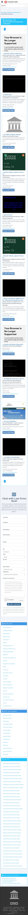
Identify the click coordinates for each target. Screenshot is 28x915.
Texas (4, 12)
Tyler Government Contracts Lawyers (11, 860)
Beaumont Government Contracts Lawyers (12, 775)
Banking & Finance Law (8, 645)
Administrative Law (7, 627)
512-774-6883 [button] (9, 475)
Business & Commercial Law (9, 648)
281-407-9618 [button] (9, 147)
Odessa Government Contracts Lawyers (11, 838)
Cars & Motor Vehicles (8, 724)
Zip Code (5, 559)
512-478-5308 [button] (9, 432)
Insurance (5, 678)
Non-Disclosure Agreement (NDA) (9, 880)
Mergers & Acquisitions (8, 687)
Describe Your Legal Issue (8, 578)
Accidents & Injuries (7, 715)
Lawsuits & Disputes (7, 751)
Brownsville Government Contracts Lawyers (12, 778)
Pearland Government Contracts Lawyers (12, 844)
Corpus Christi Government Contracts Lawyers (13, 787)
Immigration (5, 675)
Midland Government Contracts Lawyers (12, 835)
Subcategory (6, 571)
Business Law (16, 12)
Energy (4, 666)
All (1, 12)
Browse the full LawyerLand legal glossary (11, 883)
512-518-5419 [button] (9, 396)
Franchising (5, 669)
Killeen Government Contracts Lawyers (11, 814)
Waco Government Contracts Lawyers (11, 863)
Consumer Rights (6, 730)
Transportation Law (7, 706)
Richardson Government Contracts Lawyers (12, 850)
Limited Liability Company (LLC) (9, 878)
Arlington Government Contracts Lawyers (12, 769)
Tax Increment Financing (8, 700)
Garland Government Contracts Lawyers (11, 805)
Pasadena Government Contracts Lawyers (12, 841)
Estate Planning (6, 739)
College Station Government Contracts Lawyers (13, 784)
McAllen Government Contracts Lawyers (11, 826)
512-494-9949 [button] (9, 354)
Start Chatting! (14, 604)
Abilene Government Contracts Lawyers (11, 763)
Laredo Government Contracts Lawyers (11, 817)
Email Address (6, 529)
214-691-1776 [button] (9, 190)
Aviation (5, 642)
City (4, 549)
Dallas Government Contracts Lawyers (11, 790)
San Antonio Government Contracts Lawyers (12, 857)
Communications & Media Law (9, 657)
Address (5, 542)
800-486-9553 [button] (9, 273)
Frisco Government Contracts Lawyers (11, 802)
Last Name (5, 522)
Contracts (5, 660)
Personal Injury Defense (8, 693)
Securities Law (6, 696)
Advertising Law (6, 633)
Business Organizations (8, 651)
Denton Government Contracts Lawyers (11, 793)
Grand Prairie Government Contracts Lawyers (13, 808)
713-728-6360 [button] (9, 69)
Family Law (5, 742)
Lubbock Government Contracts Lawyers (12, 823)
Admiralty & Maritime (7, 630)
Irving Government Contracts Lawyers (11, 811)
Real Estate (5, 754)
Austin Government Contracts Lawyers (11, 772)
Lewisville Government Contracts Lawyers (12, 820)
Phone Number (6, 534)
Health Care (5, 745)
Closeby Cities (6, 759)
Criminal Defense (7, 733)
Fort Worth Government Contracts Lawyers (12, 799)
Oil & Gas (5, 690)
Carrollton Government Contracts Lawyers (12, 781)
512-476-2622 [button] (9, 319)
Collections (5, 654)
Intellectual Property (7, 684)
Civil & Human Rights (7, 727)
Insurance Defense (7, 681)
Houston (9, 12)
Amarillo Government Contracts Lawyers (12, 766)
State (4, 554)
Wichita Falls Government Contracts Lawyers (12, 866)
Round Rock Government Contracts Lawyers (12, 854)
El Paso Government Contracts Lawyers (11, 796)
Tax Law (4, 703)
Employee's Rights (7, 736)
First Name (5, 517)
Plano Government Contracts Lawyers (11, 847)
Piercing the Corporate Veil (8, 881)
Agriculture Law (6, 636)
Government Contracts (8, 672)
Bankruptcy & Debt (7, 718)
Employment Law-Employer (9, 663)
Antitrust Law (6, 639)
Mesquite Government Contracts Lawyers (12, 832)
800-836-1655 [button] (9, 110)
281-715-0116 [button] (9, 231)
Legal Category (6, 566)
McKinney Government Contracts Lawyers (12, 829)
